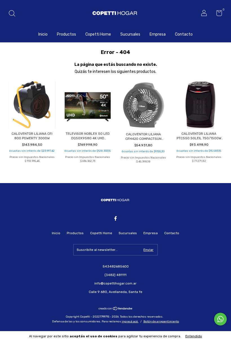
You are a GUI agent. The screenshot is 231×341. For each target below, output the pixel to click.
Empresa (158, 34)
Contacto (184, 34)
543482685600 (116, 266)
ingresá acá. (130, 321)
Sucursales (130, 34)
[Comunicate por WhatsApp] (220, 319)
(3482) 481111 (115, 275)
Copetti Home (98, 34)
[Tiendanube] (115, 309)
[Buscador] (13, 14)
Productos (66, 34)
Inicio (43, 34)
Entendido (193, 336)
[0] (217, 14)
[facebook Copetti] (115, 218)
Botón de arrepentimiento (161, 321)
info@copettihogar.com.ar (115, 283)
